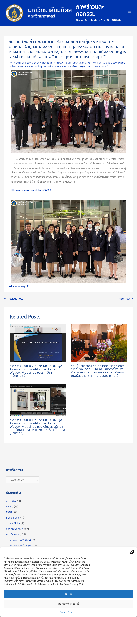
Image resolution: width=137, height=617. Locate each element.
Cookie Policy (67, 612)
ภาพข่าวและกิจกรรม (90, 10)
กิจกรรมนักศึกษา (15, 528)
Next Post (126, 298)
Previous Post (13, 298)
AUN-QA (11, 501)
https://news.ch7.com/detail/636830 (31, 190)
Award (9, 506)
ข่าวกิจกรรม (12, 534)
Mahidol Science (102, 62)
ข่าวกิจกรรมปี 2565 (20, 545)
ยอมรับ (68, 594)
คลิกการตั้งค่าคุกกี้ (68, 604)
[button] (131, 551)
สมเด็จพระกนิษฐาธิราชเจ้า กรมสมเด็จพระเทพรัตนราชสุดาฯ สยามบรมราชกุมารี (67, 66)
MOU (9, 512)
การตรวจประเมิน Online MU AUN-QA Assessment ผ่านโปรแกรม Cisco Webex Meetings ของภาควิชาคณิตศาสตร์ (36, 371)
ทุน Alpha (15, 523)
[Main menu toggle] (130, 13)
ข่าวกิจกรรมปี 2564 (20, 540)
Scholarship (12, 517)
